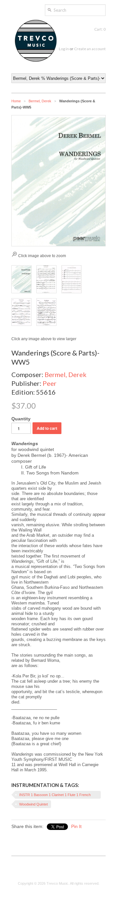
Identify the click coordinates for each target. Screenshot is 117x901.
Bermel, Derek (40, 101)
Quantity (21, 418)
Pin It (76, 826)
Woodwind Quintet (33, 804)
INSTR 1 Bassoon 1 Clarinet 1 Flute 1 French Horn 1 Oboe (55, 796)
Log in (64, 48)
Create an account (90, 48)
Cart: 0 (100, 29)
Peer (50, 383)
